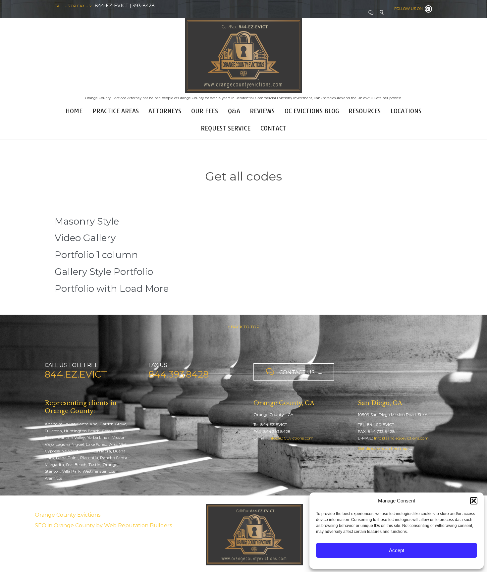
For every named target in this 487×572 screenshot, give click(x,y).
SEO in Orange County (65, 525)
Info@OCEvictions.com (290, 438)
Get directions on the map (382, 448)
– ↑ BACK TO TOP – (243, 326)
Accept (396, 550)
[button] (473, 500)
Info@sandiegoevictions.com (401, 438)
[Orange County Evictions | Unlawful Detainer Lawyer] (243, 55)
